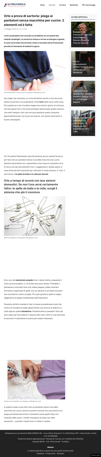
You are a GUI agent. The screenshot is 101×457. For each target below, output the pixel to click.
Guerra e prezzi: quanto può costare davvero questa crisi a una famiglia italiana (83, 96)
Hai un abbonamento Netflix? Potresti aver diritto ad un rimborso (83, 67)
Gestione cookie (95, 455)
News (42, 5)
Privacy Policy (50, 453)
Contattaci (65, 442)
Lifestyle (52, 5)
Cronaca (62, 5)
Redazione (40, 453)
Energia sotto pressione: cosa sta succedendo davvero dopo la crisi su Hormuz (82, 37)
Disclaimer (60, 453)
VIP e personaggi (88, 5)
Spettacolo (74, 5)
